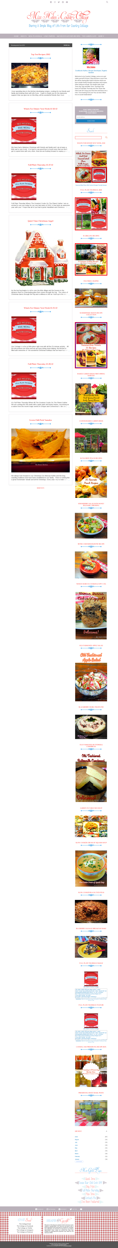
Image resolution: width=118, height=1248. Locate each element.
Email (29, 1224)
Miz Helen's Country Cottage (62, 1243)
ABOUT (23, 36)
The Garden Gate (89, 36)
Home (16, 36)
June (76, 1145)
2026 (76, 1137)
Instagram (30, 1230)
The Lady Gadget (67, 1245)
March (76, 1153)
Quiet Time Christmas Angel (40, 221)
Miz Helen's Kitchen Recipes (68, 36)
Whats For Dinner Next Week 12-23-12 (40, 308)
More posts (40, 488)
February (77, 1156)
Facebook (30, 1226)
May (76, 1148)
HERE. (51, 1232)
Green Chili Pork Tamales (40, 420)
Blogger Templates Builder (61, 1244)
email (70, 1228)
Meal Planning (34, 36)
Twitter (30, 1228)
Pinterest (30, 1232)
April (76, 1151)
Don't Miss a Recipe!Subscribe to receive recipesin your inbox (91, 111)
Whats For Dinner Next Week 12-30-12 (40, 109)
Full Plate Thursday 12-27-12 (40, 165)
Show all (67, 45)
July (76, 1142)
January (77, 1159)
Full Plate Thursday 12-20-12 (40, 364)
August (77, 1139)
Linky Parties (49, 36)
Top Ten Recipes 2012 (40, 54)
